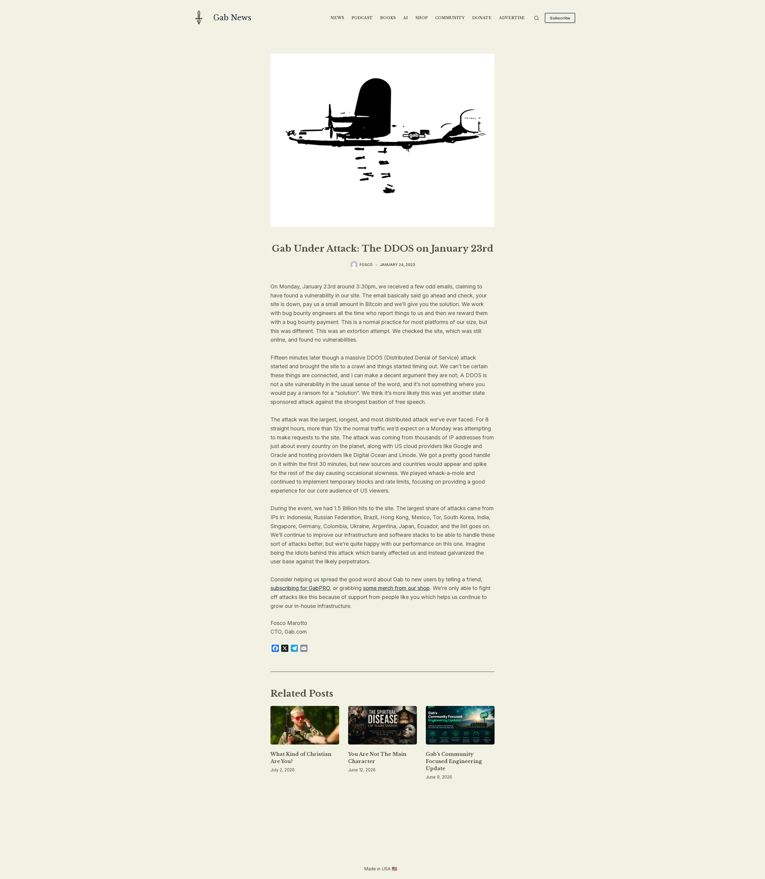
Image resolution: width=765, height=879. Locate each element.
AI (405, 18)
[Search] (536, 18)
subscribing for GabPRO (300, 588)
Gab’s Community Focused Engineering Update (454, 761)
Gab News (232, 17)
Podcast (362, 18)
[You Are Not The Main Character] (382, 725)
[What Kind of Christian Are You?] (304, 725)
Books (388, 18)
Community (450, 18)
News (337, 18)
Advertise (512, 18)
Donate (482, 18)
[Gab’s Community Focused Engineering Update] (460, 725)
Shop (421, 18)
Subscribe (560, 18)
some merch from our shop (396, 588)
